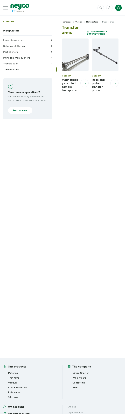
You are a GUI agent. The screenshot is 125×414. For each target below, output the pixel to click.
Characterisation (17, 387)
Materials (13, 372)
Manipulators (11, 30)
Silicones (13, 397)
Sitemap (72, 406)
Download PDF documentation (97, 32)
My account (16, 407)
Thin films (13, 377)
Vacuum (10, 21)
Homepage (66, 22)
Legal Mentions (75, 412)
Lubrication (14, 392)
